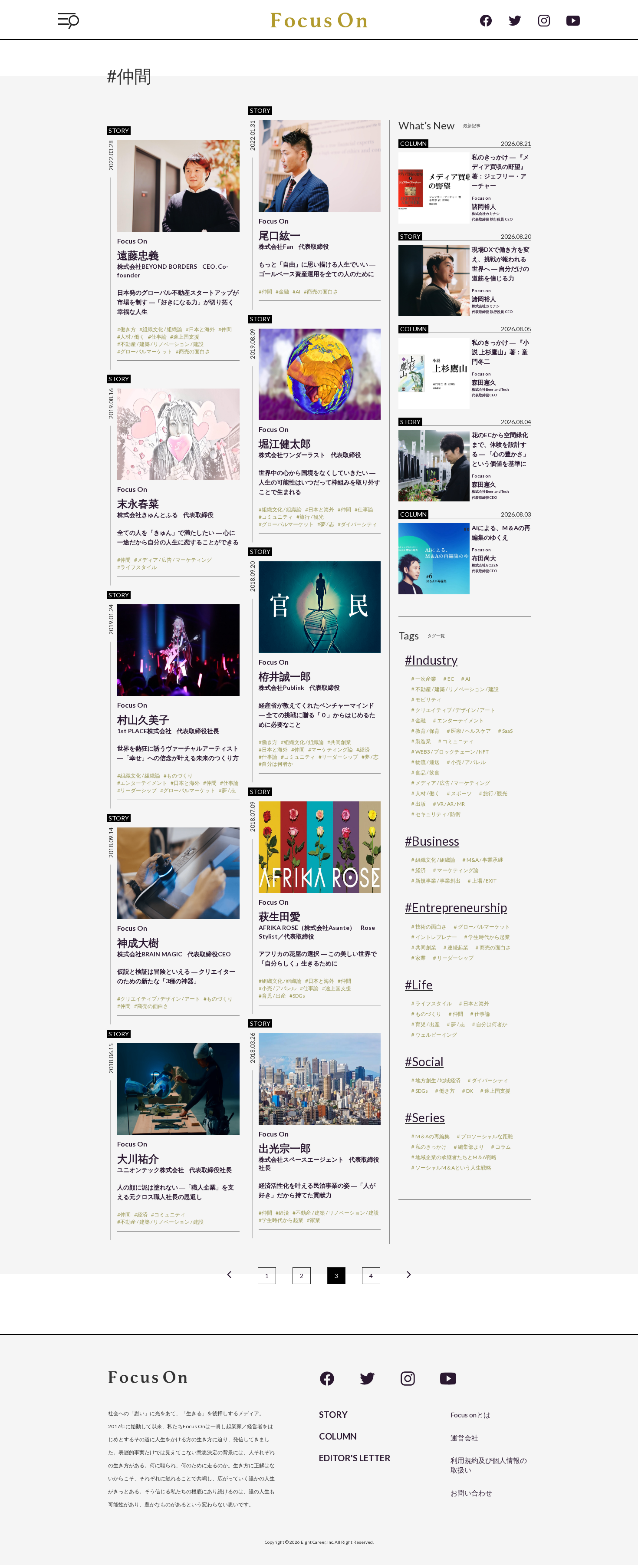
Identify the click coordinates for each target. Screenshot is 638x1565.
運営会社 (464, 1437)
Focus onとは (470, 1414)
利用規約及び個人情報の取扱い (489, 1465)
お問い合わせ (471, 1493)
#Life (419, 984)
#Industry (431, 659)
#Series (425, 1117)
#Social (424, 1061)
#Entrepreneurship (456, 907)
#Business (432, 841)
